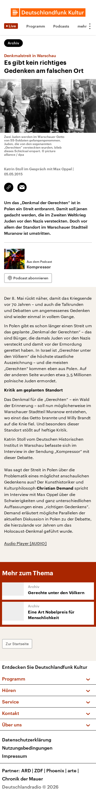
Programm (35, 26)
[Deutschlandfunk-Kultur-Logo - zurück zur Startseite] (48, 12)
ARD (27, 770)
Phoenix (56, 770)
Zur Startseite (17, 644)
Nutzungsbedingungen (27, 748)
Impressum (14, 756)
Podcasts (61, 26)
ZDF (39, 770)
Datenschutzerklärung (26, 739)
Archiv (13, 43)
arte (73, 770)
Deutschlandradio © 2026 (30, 787)
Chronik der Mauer (22, 778)
